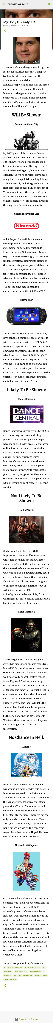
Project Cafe (41, 975)
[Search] (49, 4)
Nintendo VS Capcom (23, 975)
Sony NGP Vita (10, 979)
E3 (44, 967)
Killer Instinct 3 (37, 971)
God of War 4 (21, 971)
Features (8, 971)
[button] (5, 31)
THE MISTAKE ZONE (18, 4)
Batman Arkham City (13, 967)
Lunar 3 (7, 975)
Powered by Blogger (28, 1019)
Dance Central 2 (32, 967)
